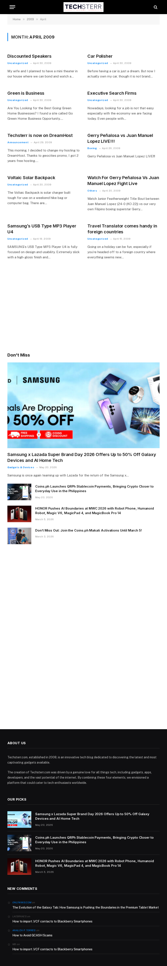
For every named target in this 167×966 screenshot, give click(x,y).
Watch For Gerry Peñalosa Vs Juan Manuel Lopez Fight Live (123, 180)
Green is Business (25, 93)
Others (92, 190)
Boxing (92, 148)
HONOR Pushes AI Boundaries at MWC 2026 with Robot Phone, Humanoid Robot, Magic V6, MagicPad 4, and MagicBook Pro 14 (94, 510)
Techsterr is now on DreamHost (40, 135)
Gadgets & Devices (20, 467)
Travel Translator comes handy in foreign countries (122, 228)
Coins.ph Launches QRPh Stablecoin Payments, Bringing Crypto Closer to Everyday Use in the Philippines (94, 488)
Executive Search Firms (112, 93)
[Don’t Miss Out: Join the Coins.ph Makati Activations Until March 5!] (19, 536)
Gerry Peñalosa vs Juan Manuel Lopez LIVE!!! (120, 138)
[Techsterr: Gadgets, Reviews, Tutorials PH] (83, 7)
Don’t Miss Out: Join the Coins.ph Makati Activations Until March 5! (88, 530)
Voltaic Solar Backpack (31, 177)
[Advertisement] (83, 312)
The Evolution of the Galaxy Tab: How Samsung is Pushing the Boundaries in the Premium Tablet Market (85, 907)
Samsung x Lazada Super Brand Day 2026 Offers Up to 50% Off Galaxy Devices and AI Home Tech (81, 457)
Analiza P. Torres (24, 930)
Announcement (17, 142)
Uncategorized (17, 63)
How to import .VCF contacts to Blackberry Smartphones (52, 921)
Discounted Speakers (29, 56)
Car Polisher (100, 56)
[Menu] (12, 7)
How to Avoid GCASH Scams (32, 935)
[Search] (155, 7)
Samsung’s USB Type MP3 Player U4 (41, 228)
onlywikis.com (21, 902)
